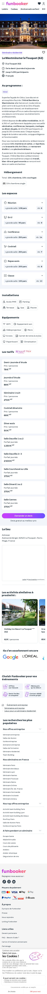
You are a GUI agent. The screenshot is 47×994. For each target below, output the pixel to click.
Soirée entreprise (10, 741)
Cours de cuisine (9, 843)
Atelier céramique (10, 853)
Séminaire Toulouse (10, 779)
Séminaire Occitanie (11, 795)
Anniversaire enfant (30, 9)
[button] (39, 3)
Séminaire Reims (9, 782)
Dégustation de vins (11, 856)
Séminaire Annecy (10, 799)
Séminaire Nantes (10, 775)
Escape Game (8, 836)
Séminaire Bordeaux (11, 769)
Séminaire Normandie (11, 792)
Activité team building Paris (14, 809)
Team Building (8, 755)
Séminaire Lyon (9, 772)
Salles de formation (11, 748)
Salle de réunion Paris (11, 823)
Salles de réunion (9, 738)
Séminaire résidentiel (12, 52)
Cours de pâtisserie (10, 846)
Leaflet (24, 579)
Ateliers (6, 850)
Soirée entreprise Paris (12, 826)
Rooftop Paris (8, 819)
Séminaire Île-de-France (13, 789)
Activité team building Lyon (14, 812)
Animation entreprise (11, 745)
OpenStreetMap (32, 579)
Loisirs (5, 9)
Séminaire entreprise (11, 735)
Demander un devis (23, 516)
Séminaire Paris (9, 765)
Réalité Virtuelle (9, 840)
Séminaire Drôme (10, 785)
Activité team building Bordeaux (16, 816)
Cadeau (14, 9)
